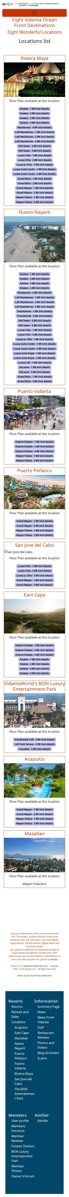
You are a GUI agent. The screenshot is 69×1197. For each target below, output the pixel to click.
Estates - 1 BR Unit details (34, 108)
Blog (41, 1053)
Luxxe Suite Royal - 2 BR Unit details (34, 358)
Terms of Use (23, 975)
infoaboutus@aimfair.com (36, 965)
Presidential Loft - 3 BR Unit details (35, 739)
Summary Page (49, 1006)
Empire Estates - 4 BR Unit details (34, 451)
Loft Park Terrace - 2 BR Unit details (35, 744)
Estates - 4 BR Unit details (34, 122)
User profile (20, 1121)
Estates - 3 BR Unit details (34, 118)
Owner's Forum (23, 1176)
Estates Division (23, 1146)
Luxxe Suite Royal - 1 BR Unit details (34, 353)
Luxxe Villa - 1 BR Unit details (34, 155)
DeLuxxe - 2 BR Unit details (34, 372)
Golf (41, 1027)
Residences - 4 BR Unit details (34, 127)
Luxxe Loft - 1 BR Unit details (34, 362)
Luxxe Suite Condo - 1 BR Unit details (34, 169)
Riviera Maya (24, 1074)
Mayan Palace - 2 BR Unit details (34, 202)
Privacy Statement (43, 975)
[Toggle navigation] (34, 13)
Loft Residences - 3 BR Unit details (34, 141)
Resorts (17, 1006)
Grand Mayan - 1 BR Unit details (34, 188)
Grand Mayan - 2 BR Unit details (34, 192)
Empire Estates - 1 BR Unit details (34, 441)
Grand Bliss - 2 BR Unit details (35, 183)
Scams (42, 1058)
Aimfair (54, 959)
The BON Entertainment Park (24, 1093)
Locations (18, 1022)
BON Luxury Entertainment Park (22, 1156)
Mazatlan (21, 1038)
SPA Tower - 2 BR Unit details (34, 146)
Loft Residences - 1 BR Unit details (34, 132)
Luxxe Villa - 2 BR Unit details (34, 160)
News (42, 1012)
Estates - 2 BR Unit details (34, 113)
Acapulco (21, 1027)
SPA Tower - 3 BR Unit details (34, 150)
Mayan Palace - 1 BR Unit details (34, 197)
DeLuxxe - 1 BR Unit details (34, 367)
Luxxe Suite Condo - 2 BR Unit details (34, 174)
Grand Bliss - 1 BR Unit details (35, 178)
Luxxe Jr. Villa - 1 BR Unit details (34, 164)
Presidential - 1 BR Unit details (34, 311)
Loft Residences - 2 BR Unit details (34, 136)
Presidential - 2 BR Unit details (34, 316)
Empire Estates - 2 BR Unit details (34, 446)
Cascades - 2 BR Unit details (34, 749)
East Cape (22, 1033)
